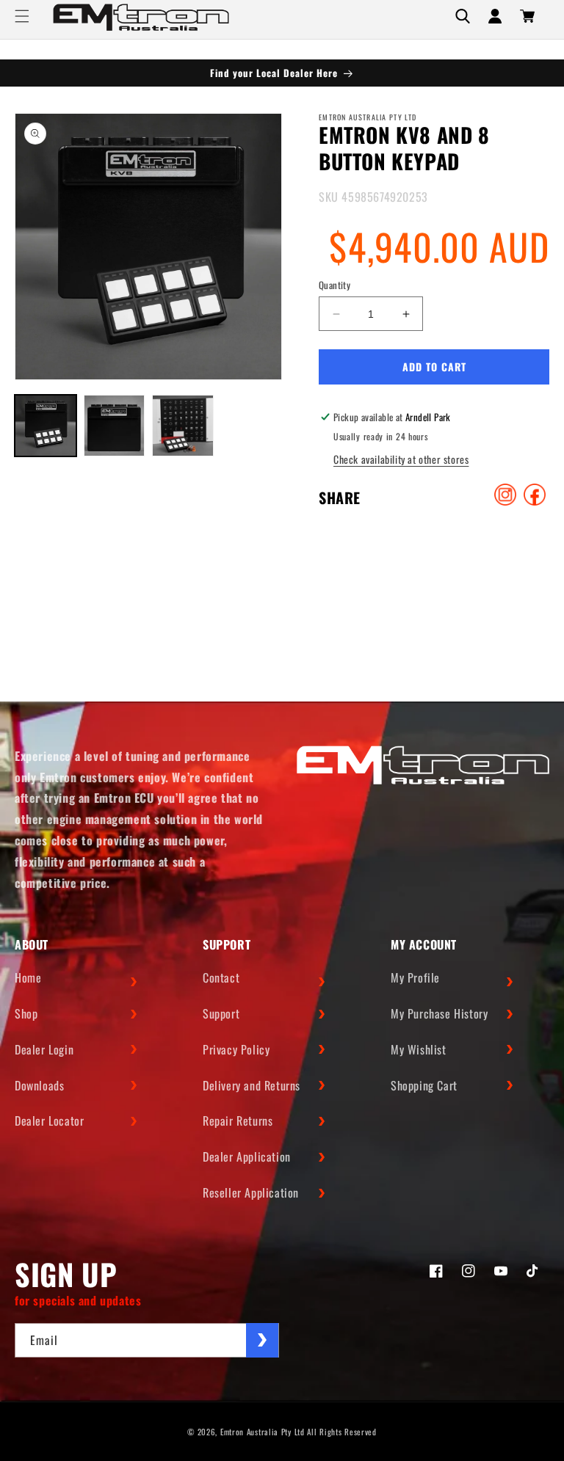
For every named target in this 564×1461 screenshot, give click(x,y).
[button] (22, 16)
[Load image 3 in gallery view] (183, 425)
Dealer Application (247, 1156)
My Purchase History (439, 1013)
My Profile (415, 977)
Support (221, 1013)
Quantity (334, 285)
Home (28, 977)
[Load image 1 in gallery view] (45, 425)
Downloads (39, 1085)
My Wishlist (418, 1049)
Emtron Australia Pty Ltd (262, 1432)
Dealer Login (44, 1049)
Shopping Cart (424, 1085)
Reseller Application (251, 1192)
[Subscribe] (262, 1340)
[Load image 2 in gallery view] (114, 425)
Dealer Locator (49, 1120)
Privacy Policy (236, 1049)
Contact (221, 977)
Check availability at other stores (401, 459)
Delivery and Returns (251, 1085)
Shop (26, 1013)
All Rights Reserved (341, 1432)
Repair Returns (237, 1120)
